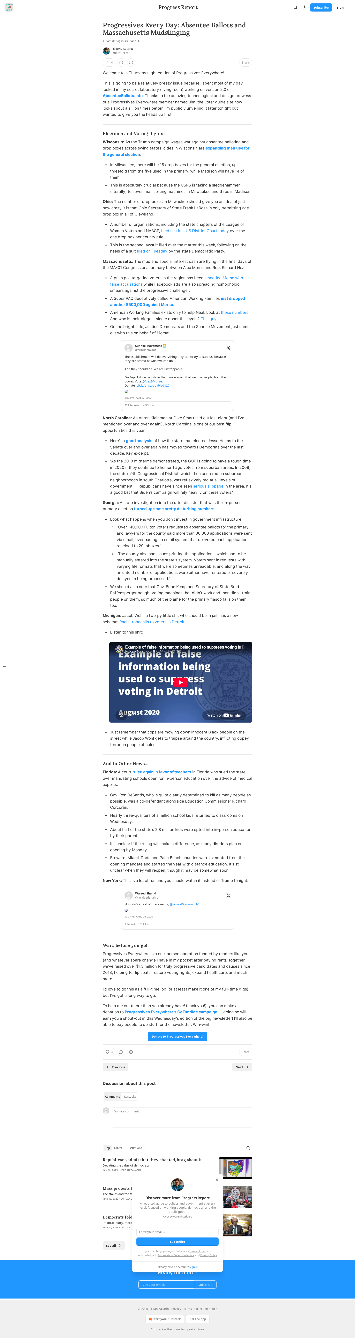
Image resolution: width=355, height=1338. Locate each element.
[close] (217, 1180)
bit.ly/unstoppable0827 (153, 385)
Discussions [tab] (134, 1148)
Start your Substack (167, 1319)
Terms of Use (197, 1251)
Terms (187, 1309)
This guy (208, 318)
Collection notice (205, 1309)
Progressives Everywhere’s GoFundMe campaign (171, 1012)
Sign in (342, 7)
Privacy (176, 1309)
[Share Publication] (304, 7)
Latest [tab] (118, 1148)
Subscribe (321, 7)
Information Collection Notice (176, 1255)
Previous (118, 1067)
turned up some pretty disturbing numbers (174, 508)
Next (239, 1067)
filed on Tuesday (152, 251)
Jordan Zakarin (123, 48)
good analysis (139, 440)
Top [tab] (107, 1148)
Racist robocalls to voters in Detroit (151, 622)
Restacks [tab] (130, 1096)
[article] (177, 1168)
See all (111, 1245)
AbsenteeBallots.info (123, 95)
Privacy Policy (208, 1255)
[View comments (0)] (121, 62)
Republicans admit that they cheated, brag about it (152, 1159)
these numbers (234, 312)
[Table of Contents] (4, 669)
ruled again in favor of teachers (162, 772)
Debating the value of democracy (126, 1165)
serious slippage (208, 486)
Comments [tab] (112, 1096)
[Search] (295, 7)
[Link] (97, 133)
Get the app (197, 1319)
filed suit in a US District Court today (195, 230)
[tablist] (120, 1096)
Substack (157, 1329)
